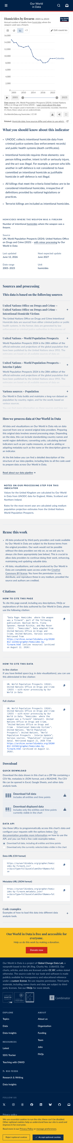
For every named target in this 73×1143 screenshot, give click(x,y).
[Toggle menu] (6, 5)
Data (5, 1026)
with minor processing (45, 242)
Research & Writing (13, 1077)
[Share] (59, 114)
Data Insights (9, 1033)
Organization (44, 1026)
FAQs (29, 988)
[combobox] (59, 5)
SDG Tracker (9, 1055)
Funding (42, 1033)
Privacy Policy (26, 1129)
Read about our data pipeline (18, 473)
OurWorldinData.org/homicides (17, 114)
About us (43, 1019)
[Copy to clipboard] (60, 619)
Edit (60, 30)
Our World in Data (36, 5)
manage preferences (46, 1129)
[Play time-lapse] (7, 97)
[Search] (59, 5)
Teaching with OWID (14, 1062)
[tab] (8, 30)
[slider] (22, 97)
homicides (32, 224)
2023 (64, 97)
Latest (6, 1048)
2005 (15, 97)
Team (40, 1040)
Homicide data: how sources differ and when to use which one (39, 121)
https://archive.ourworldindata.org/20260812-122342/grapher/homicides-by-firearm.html (30, 642)
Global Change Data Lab (50, 963)
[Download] (52, 114)
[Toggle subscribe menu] (66, 5)
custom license (19, 981)
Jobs (40, 1047)
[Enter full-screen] (66, 114)
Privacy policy (10, 1115)
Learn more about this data (49, 105)
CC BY (34, 114)
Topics (6, 1019)
